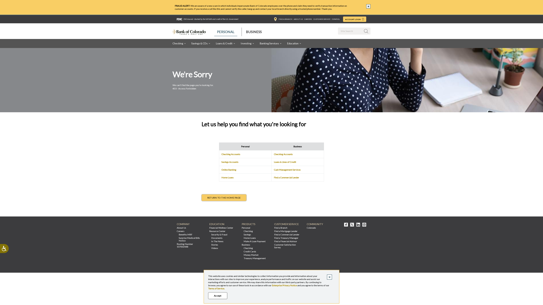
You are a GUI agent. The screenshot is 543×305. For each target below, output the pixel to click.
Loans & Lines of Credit (285, 162)
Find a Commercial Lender (286, 177)
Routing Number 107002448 (185, 245)
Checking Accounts (230, 154)
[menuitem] (226, 32)
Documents (216, 238)
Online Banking (228, 169)
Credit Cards (250, 251)
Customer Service (322, 19)
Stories (214, 244)
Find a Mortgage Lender (286, 231)
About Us (298, 19)
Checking (248, 231)
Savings (247, 234)
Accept (217, 295)
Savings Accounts (229, 162)
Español (336, 19)
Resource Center (217, 231)
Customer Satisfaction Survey (285, 246)
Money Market (251, 254)
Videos (214, 248)
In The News (217, 241)
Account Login (353, 19)
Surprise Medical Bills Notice (189, 239)
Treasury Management (255, 258)
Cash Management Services (287, 169)
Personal (225, 32)
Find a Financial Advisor (285, 241)
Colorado (311, 227)
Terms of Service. (216, 288)
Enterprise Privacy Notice (284, 285)
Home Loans (227, 177)
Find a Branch (285, 19)
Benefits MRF (185, 234)
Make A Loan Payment (255, 241)
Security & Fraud (219, 234)
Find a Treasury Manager (286, 238)
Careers (308, 19)
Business (254, 32)
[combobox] (350, 31)
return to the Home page (224, 197)
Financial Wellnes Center (221, 227)
